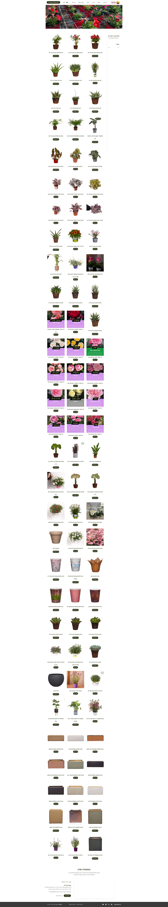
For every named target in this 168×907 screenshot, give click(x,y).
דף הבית (105, 2)
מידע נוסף (95, 83)
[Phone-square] (106, 904)
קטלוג (99, 2)
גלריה (93, 2)
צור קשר (73, 2)
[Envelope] (103, 904)
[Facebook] (112, 904)
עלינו (88, 2)
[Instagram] (109, 904)
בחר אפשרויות (95, 56)
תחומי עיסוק (81, 2)
